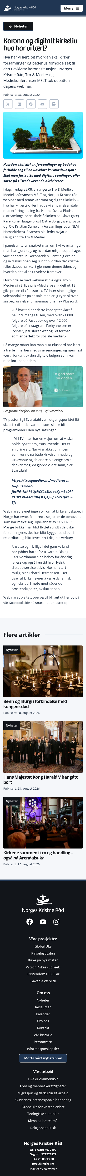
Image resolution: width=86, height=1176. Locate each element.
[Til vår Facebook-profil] (29, 921)
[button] (8, 104)
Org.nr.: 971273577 (43, 1154)
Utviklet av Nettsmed (43, 1169)
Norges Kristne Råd (43, 1143)
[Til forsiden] (20, 8)
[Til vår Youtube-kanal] (43, 921)
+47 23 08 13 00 (43, 1159)
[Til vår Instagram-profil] (56, 921)
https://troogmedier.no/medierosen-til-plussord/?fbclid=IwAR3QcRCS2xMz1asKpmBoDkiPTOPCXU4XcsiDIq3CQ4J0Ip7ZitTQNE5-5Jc (42, 491)
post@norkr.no (43, 1163)
